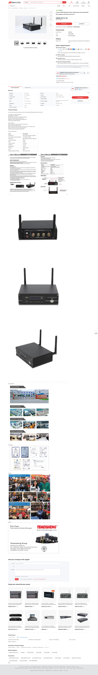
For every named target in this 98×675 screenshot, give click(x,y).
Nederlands (51, 668)
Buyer (64, 5)
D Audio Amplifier (58, 657)
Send (17, 579)
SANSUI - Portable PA (12, 641)
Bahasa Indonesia (80, 668)
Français (34, 668)
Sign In (57, 82)
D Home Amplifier (66, 657)
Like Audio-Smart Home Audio (13, 639)
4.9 (76, 89)
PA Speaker (23, 652)
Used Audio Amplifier (23, 660)
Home (9, 8)
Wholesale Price (50, 666)
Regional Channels (62, 666)
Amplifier (25, 8)
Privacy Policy (66, 670)
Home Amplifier (54, 652)
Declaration (60, 670)
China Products (26, 666)
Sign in (89, 3)
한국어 (58, 668)
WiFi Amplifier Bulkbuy (33, 660)
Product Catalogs (24, 637)
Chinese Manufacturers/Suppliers (35, 666)
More (9, 662)
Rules (89, 5)
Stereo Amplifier (39, 652)
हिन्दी (64, 668)
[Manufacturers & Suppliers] (14, 2)
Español (26, 668)
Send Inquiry (64, 23)
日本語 (61, 668)
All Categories (12, 5)
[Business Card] (88, 92)
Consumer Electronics (14, 8)
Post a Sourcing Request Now (40, 579)
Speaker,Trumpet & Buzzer (13, 652)
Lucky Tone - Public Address (54, 639)
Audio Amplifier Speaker (13, 660)
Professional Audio (30, 652)
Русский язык (39, 668)
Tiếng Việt (75, 668)
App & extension (76, 5)
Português (30, 668)
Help (69, 5)
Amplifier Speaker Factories (14, 657)
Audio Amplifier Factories (36, 657)
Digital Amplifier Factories (25, 657)
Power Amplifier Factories (48, 657)
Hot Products (21, 666)
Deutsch (47, 668)
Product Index (68, 666)
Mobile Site (73, 666)
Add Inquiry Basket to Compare (31, 47)
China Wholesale (44, 666)
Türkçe (71, 668)
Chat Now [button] (82, 23)
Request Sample (77, 26)
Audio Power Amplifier (31, 8)
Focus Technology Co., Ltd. (41, 670)
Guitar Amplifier (46, 652)
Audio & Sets (21, 8)
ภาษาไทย (67, 668)
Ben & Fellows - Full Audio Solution (35, 639)
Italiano (43, 668)
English (22, 668)
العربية (55, 668)
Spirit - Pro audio (72, 639)
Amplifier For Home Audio (76, 657)
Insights (77, 666)
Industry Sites (56, 666)
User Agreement (55, 670)
